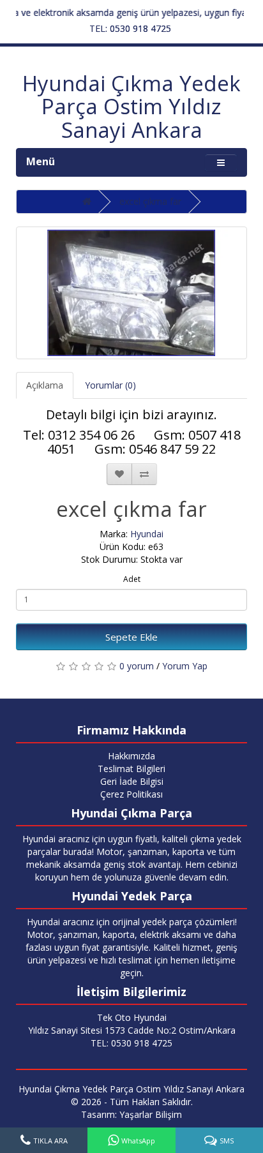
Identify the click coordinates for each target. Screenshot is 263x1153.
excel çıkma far (150, 201)
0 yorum (136, 666)
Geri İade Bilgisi (131, 781)
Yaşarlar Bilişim (150, 1114)
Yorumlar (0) (110, 385)
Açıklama (44, 385)
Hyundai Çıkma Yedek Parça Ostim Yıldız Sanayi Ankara (131, 106)
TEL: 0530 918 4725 (130, 28)
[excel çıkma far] (131, 293)
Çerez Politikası (131, 794)
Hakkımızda (131, 756)
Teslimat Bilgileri (131, 768)
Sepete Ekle (131, 636)
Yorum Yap (184, 666)
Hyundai (146, 534)
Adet (131, 579)
